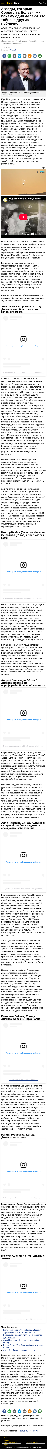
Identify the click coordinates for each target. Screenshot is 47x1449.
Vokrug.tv (13, 50)
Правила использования (34, 1438)
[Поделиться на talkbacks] (40, 56)
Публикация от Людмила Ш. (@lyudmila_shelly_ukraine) (25, 746)
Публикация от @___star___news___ (23, 1079)
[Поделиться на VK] (35, 56)
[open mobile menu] (2, 3)
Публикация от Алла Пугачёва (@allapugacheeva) (23, 889)
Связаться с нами (32, 1442)
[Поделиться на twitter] (19, 56)
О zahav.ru (7, 1438)
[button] (43, 168)
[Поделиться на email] (25, 56)
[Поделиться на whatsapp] (9, 56)
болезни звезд (8, 41)
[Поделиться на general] (14, 56)
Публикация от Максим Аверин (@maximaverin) (23, 1319)
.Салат (16, 3)
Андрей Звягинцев (36, 41)
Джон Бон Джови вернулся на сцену (19, 1350)
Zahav (10, 3)
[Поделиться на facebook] (4, 56)
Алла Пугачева (21, 41)
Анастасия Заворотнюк (12, 44)
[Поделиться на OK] (30, 56)
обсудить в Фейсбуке (29, 1431)
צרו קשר (6, 1444)
